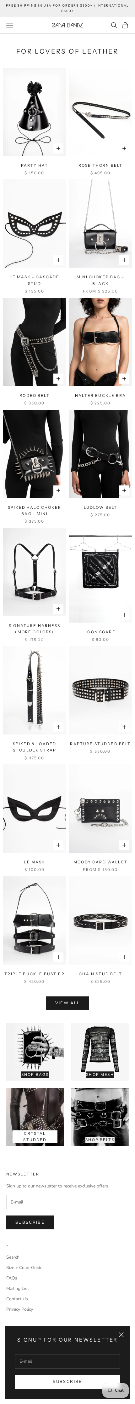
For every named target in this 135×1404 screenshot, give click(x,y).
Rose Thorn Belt (100, 165)
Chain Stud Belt (100, 974)
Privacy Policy (19, 1309)
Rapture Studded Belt (100, 743)
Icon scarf (100, 631)
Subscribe (67, 1381)
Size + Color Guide (24, 1268)
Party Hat (34, 165)
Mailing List (17, 1288)
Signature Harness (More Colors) (34, 628)
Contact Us (17, 1299)
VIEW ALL (67, 1003)
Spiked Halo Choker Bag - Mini (34, 510)
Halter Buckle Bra (100, 395)
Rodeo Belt (34, 395)
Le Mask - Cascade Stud (35, 280)
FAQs (11, 1278)
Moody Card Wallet (100, 862)
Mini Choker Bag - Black (100, 280)
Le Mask (34, 862)
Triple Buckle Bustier (34, 974)
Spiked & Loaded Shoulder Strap (34, 746)
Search (12, 1257)
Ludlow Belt (100, 507)
